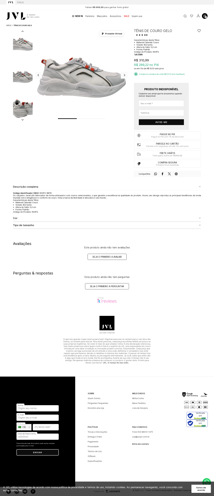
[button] (23, 43)
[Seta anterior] (38, 75)
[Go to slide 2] (81, 118)
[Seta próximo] (124, 75)
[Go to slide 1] (67, 118)
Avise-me (161, 122)
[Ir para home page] (10, 2)
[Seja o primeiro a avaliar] (142, 35)
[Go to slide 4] (100, 118)
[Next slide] (22, 119)
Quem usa (137, 16)
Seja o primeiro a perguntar (107, 286)
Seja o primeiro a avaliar (107, 256)
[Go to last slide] (22, 31)
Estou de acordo (201, 488)
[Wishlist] (192, 16)
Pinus (20, 2)
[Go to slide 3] (91, 118)
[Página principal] (22, 16)
